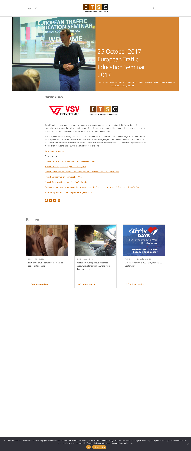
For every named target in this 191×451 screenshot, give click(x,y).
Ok (88, 447)
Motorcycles (137, 82)
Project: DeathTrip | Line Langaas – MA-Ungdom (65, 166)
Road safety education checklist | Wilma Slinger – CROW (69, 192)
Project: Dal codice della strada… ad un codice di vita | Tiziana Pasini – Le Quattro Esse (82, 171)
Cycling (128, 82)
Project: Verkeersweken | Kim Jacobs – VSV (63, 177)
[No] (187, 444)
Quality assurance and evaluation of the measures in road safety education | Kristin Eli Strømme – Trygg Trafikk (92, 187)
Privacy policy (99, 447)
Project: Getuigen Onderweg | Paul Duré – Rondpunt (67, 182)
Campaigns (119, 82)
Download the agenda (54, 151)
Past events (104, 82)
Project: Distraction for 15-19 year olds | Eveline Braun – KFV (71, 161)
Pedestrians (148, 82)
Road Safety (159, 82)
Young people (127, 85)
